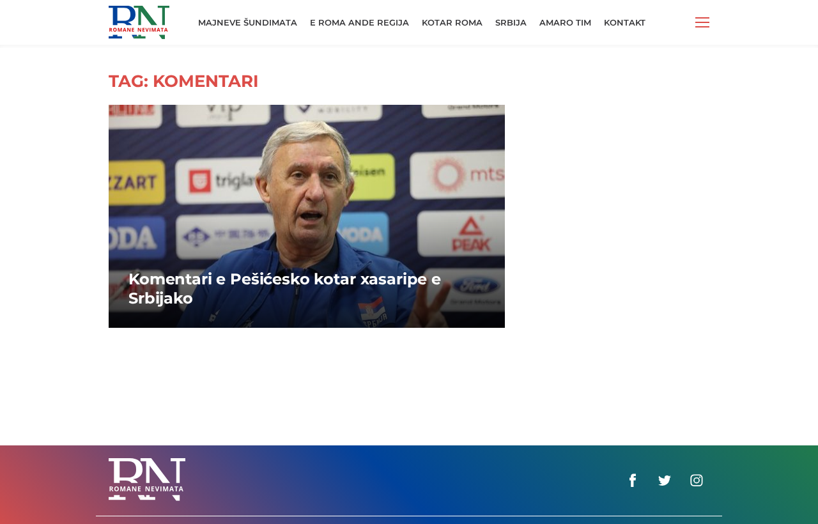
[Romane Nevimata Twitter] (664, 480)
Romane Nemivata (139, 16)
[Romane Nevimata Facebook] (632, 480)
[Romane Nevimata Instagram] (696, 480)
